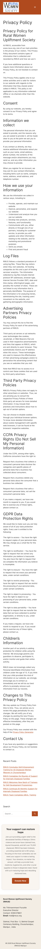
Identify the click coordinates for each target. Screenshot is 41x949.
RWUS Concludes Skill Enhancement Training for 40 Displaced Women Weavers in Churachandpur (18, 770)
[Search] (35, 813)
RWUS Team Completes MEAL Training (19, 795)
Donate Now (20, 881)
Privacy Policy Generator (23, 732)
